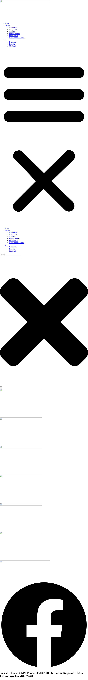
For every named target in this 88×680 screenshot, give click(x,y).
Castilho (12, 32)
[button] (44, 137)
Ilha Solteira (13, 36)
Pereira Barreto (14, 34)
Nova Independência (16, 38)
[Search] (1, 387)
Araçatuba (13, 30)
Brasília (12, 44)
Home (7, 23)
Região (7, 25)
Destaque (12, 42)
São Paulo (12, 46)
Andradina (13, 27)
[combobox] (10, 257)
